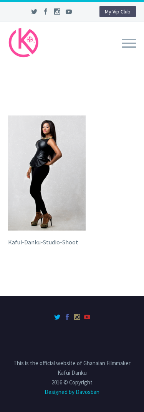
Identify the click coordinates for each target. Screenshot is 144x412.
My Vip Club (118, 11)
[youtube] (68, 11)
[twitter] (34, 11)
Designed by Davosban (72, 392)
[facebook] (45, 11)
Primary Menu (129, 43)
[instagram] (57, 11)
